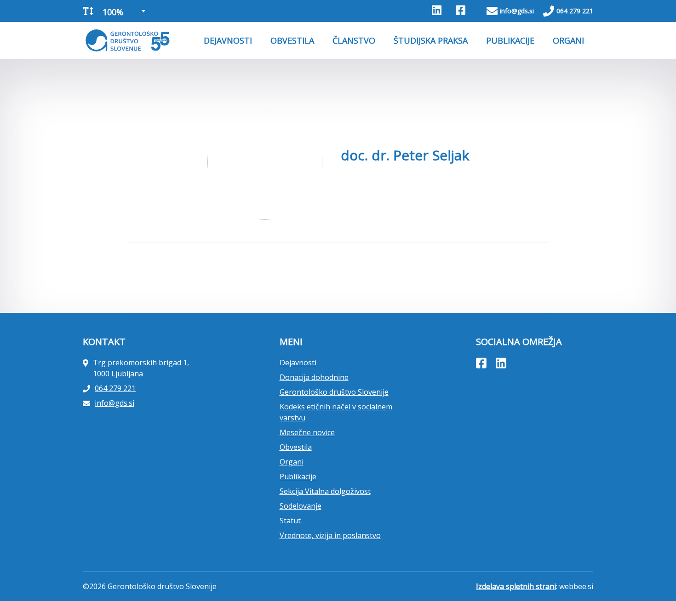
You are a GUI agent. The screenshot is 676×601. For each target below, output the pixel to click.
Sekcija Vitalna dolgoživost (325, 491)
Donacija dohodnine (314, 377)
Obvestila (292, 40)
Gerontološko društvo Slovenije (334, 392)
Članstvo (353, 40)
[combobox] (123, 11)
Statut (290, 521)
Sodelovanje (300, 506)
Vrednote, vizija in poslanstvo (330, 535)
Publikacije (510, 40)
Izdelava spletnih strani (516, 586)
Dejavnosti (228, 40)
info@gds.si (517, 10)
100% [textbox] (113, 11)
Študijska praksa (431, 40)
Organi (568, 40)
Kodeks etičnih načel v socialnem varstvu (336, 412)
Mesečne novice (307, 432)
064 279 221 (574, 10)
